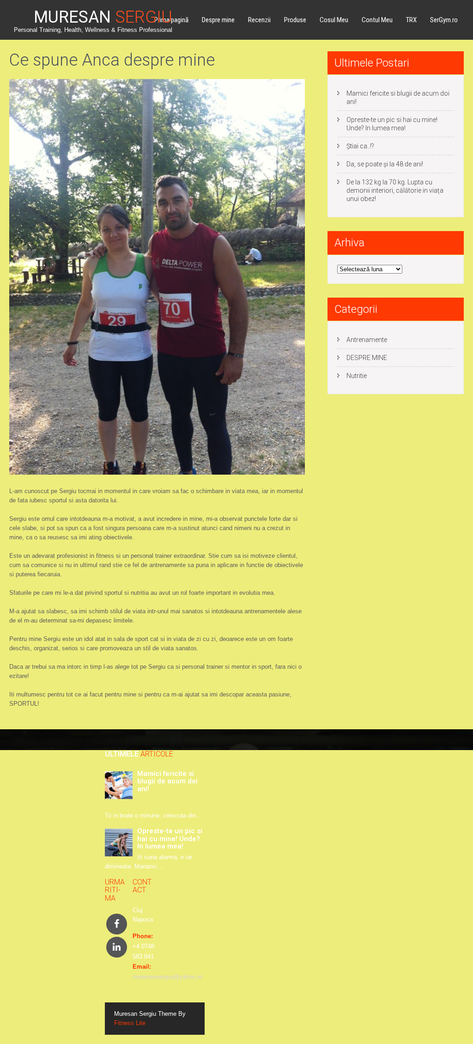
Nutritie (356, 375)
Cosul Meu (334, 20)
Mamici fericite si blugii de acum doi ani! (397, 97)
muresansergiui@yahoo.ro (167, 976)
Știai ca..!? (360, 146)
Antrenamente (366, 339)
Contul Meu (377, 20)
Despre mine (218, 20)
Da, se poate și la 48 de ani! (384, 164)
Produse (295, 20)
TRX (411, 20)
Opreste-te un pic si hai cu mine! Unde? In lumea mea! (391, 124)
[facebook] (116, 924)
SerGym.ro (444, 20)
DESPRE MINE (366, 357)
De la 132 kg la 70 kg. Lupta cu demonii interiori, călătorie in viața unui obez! (394, 190)
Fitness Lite (130, 1023)
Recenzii (259, 20)
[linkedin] (116, 947)
